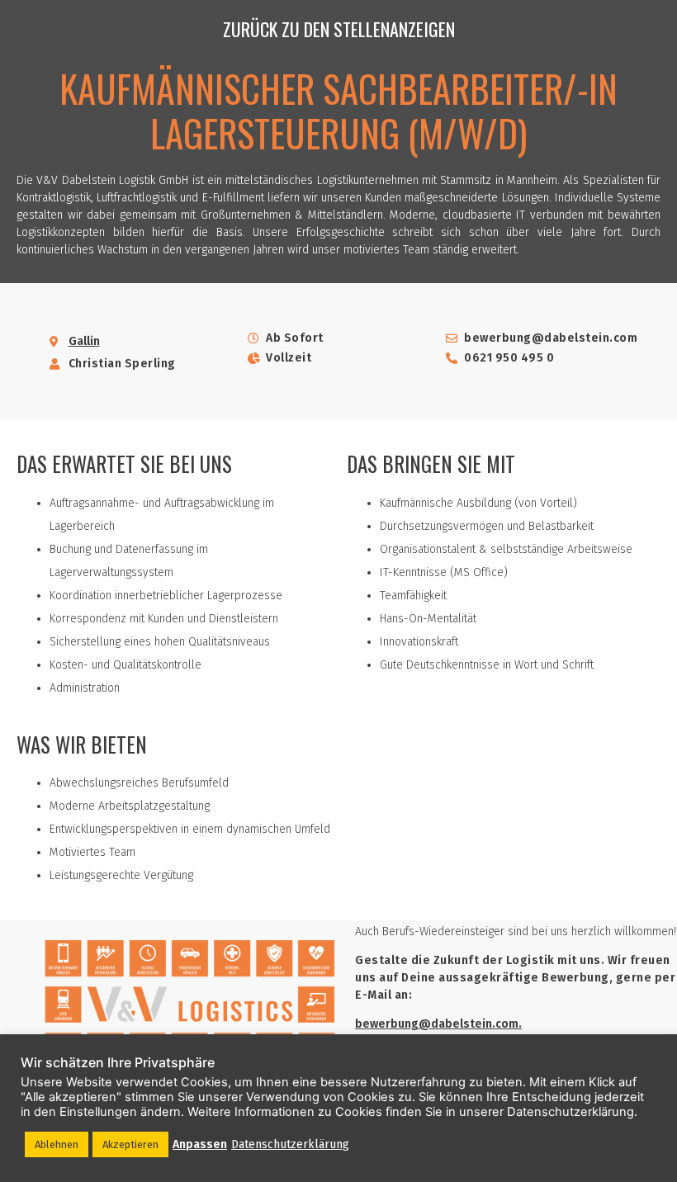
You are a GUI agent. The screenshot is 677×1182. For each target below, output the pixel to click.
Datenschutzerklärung (290, 1144)
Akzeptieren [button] (130, 1144)
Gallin (84, 341)
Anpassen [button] (200, 1144)
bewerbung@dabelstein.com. (438, 1024)
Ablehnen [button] (56, 1144)
